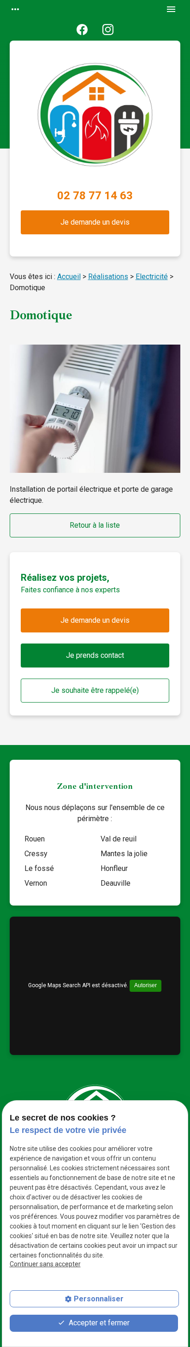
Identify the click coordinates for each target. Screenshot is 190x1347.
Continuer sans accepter (45, 1264)
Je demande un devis (95, 222)
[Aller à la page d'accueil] (95, 120)
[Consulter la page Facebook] (82, 29)
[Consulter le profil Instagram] (108, 29)
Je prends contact (95, 655)
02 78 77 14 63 (95, 195)
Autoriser (145, 985)
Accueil (69, 276)
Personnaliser (99, 1298)
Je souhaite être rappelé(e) (95, 690)
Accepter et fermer (98, 1322)
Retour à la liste (95, 525)
